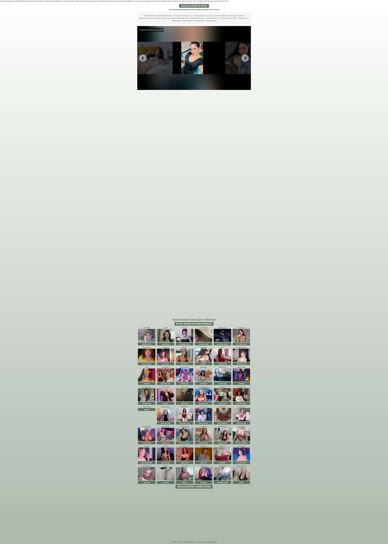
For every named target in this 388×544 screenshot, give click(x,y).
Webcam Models (202, 542)
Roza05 (165, 328)
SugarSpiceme (241, 347)
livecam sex (184, 364)
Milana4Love (241, 367)
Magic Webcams (149, 16)
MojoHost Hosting (189, 542)
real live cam (222, 443)
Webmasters (213, 542)
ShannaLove (166, 427)
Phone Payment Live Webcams (193, 21)
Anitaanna (203, 446)
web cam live (203, 423)
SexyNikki (203, 466)
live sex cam (146, 403)
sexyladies (165, 367)
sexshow (222, 463)
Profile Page (209, 319)
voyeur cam (222, 384)
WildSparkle (147, 466)
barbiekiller (203, 328)
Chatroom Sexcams (198, 18)
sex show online (222, 344)
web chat (203, 463)
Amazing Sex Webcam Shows (178, 18)
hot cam (203, 482)
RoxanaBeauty (146, 387)
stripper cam (222, 364)
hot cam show (146, 364)
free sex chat (203, 443)
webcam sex (184, 384)
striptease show (184, 344)
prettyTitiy (184, 466)
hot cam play (146, 443)
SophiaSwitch (184, 427)
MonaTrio (222, 387)
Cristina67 (165, 347)
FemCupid (203, 367)
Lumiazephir (147, 427)
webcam (203, 364)
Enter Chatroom (180, 319)
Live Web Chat (212, 18)
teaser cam (165, 443)
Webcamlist (176, 21)
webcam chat (146, 344)
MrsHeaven (222, 367)
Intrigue (184, 328)
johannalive (147, 347)
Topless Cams (244, 18)
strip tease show (146, 463)
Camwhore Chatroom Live (182, 16)
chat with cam (241, 364)
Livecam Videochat (221, 16)
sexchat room (203, 344)
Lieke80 (184, 347)
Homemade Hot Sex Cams (203, 16)
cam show (165, 344)
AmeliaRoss (241, 407)
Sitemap (174, 542)
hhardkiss (184, 407)
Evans (165, 446)
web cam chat (165, 384)
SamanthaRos (165, 407)
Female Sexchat (161, 18)
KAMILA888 (146, 328)
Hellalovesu (222, 466)
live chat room (241, 403)
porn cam (165, 364)
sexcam (146, 409)
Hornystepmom (203, 387)
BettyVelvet (165, 387)
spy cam (165, 482)
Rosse (222, 347)
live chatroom (222, 423)
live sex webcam (184, 443)
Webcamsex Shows (146, 18)
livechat (241, 384)
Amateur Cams (211, 21)
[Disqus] (194, 515)
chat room (184, 403)
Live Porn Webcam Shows (227, 18)
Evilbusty (222, 446)
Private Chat (196, 319)
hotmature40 (184, 367)
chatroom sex (241, 423)
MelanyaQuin (222, 328)
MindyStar (203, 347)
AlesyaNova (241, 446)
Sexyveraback (241, 466)
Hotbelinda (222, 407)
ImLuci (165, 466)
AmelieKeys (146, 407)
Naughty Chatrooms (237, 16)
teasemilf (184, 387)
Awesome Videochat (164, 16)
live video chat (241, 344)
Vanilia (203, 427)
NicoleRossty (241, 328)
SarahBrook (222, 427)
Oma (146, 367)
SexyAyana (241, 387)
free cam (147, 482)
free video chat (184, 423)
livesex (241, 482)
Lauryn (146, 446)
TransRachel (203, 407)
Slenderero (241, 427)
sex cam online (241, 463)
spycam (165, 403)
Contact (180, 542)
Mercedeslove (184, 446)
